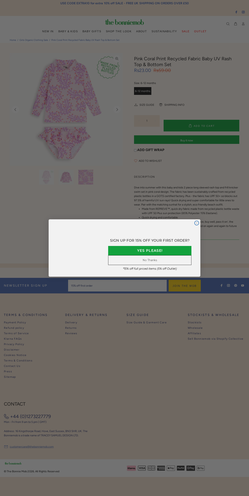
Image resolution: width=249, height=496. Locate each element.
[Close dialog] (197, 223)
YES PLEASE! (149, 250)
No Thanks (150, 260)
